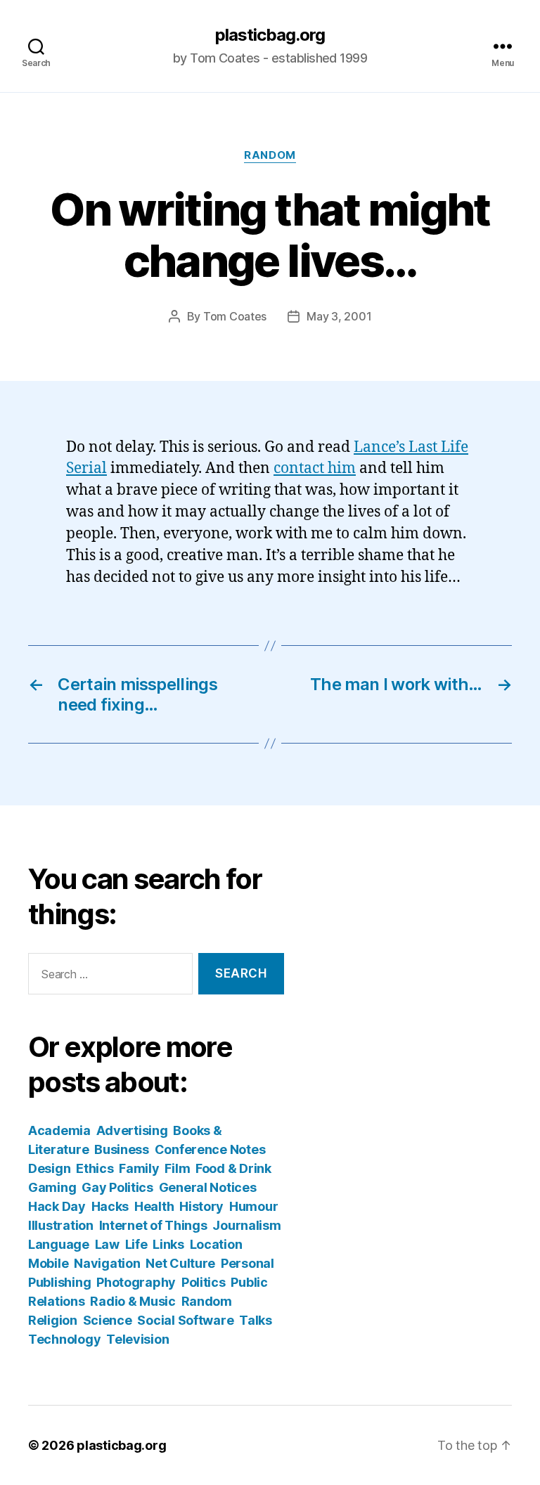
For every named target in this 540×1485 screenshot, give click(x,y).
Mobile (48, 1263)
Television (137, 1339)
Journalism (246, 1225)
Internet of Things (153, 1225)
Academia (59, 1130)
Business (121, 1149)
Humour (253, 1206)
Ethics (94, 1168)
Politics (203, 1282)
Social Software (185, 1320)
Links (168, 1244)
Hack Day (57, 1206)
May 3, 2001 (339, 316)
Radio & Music (133, 1301)
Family (139, 1168)
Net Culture (180, 1263)
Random (269, 155)
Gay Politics (117, 1187)
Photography (136, 1282)
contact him (315, 468)
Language (58, 1244)
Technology (64, 1339)
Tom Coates (234, 316)
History (201, 1206)
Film (177, 1168)
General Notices (208, 1187)
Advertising (132, 1130)
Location (216, 1244)
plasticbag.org (270, 35)
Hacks (110, 1206)
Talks (255, 1320)
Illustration (61, 1225)
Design (49, 1168)
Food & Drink (233, 1168)
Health (154, 1206)
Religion (52, 1320)
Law (107, 1244)
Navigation (107, 1263)
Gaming (52, 1187)
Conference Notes (210, 1149)
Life (136, 1244)
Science (107, 1320)
